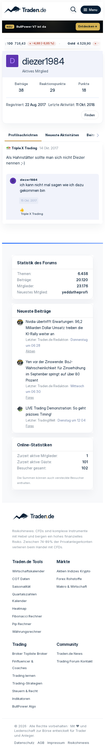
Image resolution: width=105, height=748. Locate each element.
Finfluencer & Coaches (22, 664)
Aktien (30, 351)
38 (21, 90)
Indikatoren (21, 699)
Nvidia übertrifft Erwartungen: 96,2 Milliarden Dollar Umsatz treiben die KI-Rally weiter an (54, 327)
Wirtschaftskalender (28, 571)
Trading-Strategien (27, 683)
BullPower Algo (24, 706)
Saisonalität (21, 586)
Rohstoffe (74, 579)
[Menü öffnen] (91, 10)
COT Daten (21, 579)
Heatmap (19, 608)
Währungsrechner (26, 631)
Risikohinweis (78, 743)
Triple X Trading (24, 148)
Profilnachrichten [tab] (23, 135)
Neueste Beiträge (34, 311)
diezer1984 (28, 180)
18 (84, 90)
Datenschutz (24, 743)
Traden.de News (70, 653)
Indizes (73, 571)
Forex (30, 397)
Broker (42, 653)
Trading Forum (68, 661)
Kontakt (87, 661)
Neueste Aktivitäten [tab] (62, 135)
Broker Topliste (24, 653)
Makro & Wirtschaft (72, 586)
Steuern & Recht (25, 691)
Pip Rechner (21, 624)
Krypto (85, 571)
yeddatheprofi (75, 292)
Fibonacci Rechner (27, 616)
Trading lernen (23, 675)
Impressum (56, 743)
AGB (40, 743)
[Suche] (73, 10)
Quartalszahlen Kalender (24, 597)
